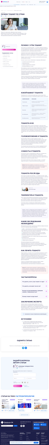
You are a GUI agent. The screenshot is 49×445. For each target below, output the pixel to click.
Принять (36, 442)
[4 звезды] (26, 343)
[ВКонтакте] (24, 426)
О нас (27, 4)
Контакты (27, 438)
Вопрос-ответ (31, 4)
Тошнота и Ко (5, 58)
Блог (34, 4)
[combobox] (26, 378)
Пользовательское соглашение (43, 438)
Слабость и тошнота (6, 61)
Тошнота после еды (6, 63)
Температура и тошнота (6, 64)
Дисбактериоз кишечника (37, 400)
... (22, 321)
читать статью (11, 410)
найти (16, 425)
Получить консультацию (9, 49)
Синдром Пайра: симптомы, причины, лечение (5, 400)
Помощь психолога (23, 4)
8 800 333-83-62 (42, 1)
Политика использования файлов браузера (44, 443)
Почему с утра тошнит (6, 54)
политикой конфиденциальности (26, 386)
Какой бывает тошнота (6, 56)
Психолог (21, 437)
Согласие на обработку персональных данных (44, 441)
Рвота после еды (32, 189)
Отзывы (27, 436)
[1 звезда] (20, 343)
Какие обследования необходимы (8, 66)
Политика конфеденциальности (44, 436)
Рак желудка (20, 399)
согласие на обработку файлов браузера (23, 442)
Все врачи (21, 435)
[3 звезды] (24, 343)
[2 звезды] (22, 343)
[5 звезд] (28, 343)
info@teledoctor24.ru (23, 423)
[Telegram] (21, 426)
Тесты (37, 435)
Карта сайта (37, 440)
